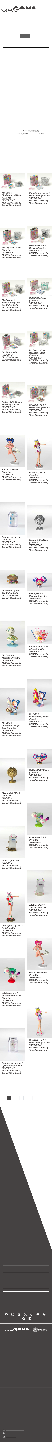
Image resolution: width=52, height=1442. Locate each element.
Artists (25, 27)
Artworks (9, 27)
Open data (7, 1370)
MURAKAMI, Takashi (10, 207)
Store (5, 1375)
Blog (29, 1370)
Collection (18, 17)
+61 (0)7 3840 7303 (14, 1427)
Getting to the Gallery (15, 1423)
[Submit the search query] (5, 43)
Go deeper (41, 27)
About (29, 1372)
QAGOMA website (10, 1372)
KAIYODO (6, 213)
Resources (36, 36)
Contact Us (10, 1431)
